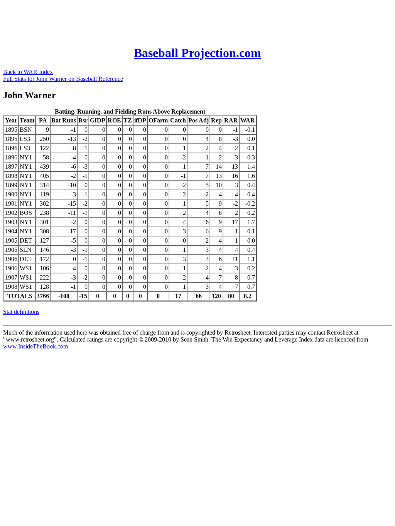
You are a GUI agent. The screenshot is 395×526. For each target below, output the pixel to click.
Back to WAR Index (28, 72)
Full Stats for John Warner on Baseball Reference (63, 78)
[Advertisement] (143, 20)
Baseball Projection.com (197, 53)
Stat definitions (21, 311)
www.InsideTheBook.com (35, 346)
